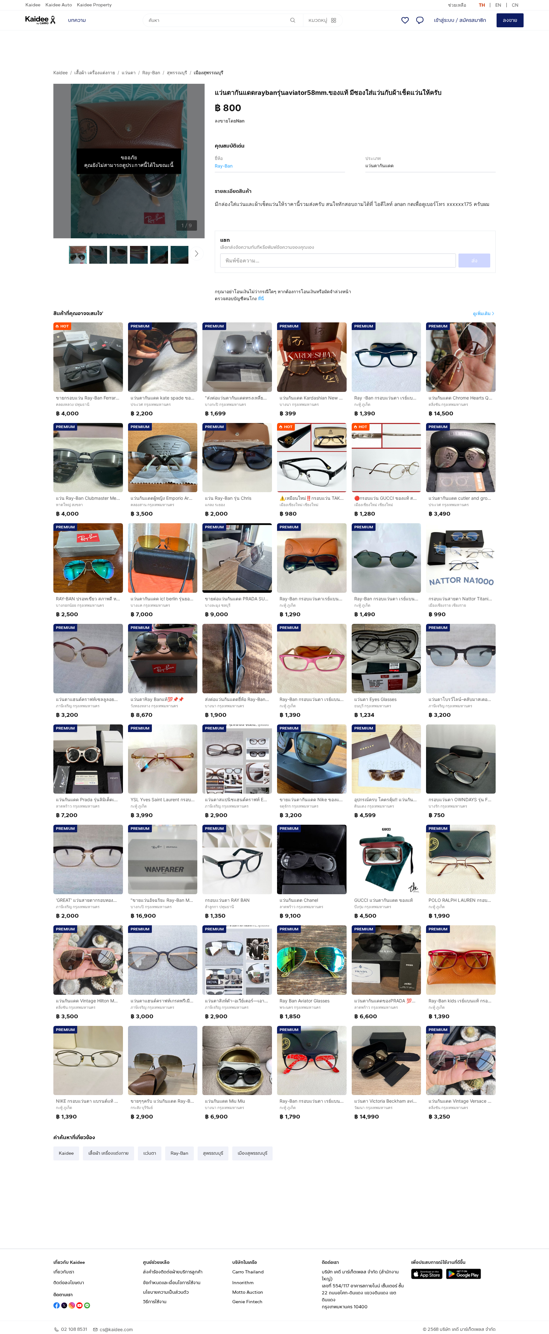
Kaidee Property (94, 5)
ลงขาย (510, 20)
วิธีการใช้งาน (154, 1301)
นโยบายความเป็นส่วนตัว (166, 1292)
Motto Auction (247, 1292)
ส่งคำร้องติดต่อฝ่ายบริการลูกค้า (172, 1272)
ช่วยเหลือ (457, 5)
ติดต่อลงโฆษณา (68, 1282)
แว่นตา (129, 72)
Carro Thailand (248, 1272)
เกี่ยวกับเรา (63, 1272)
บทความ (77, 20)
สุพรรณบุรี (177, 72)
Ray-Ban (151, 72)
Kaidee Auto (58, 5)
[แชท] (420, 20)
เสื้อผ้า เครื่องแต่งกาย (94, 72)
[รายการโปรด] (405, 20)
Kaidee (32, 5)
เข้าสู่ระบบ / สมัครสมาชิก (460, 20)
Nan (240, 120)
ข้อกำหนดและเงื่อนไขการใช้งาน (171, 1282)
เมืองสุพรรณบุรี (208, 72)
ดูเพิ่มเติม (482, 313)
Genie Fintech (247, 1301)
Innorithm (243, 1282)
